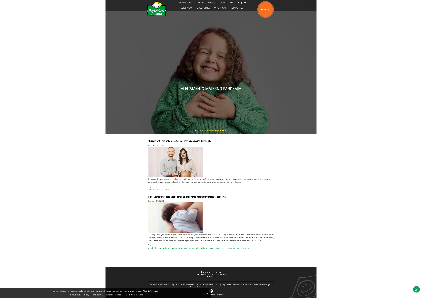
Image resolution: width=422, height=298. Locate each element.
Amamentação (221, 248)
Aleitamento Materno (179, 248)
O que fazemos (203, 7)
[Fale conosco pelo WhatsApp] (416, 289)
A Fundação (186, 7)
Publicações (200, 3)
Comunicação (212, 3)
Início (197, 130)
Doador (230, 3)
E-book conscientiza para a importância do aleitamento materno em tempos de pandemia (187, 196)
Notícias (234, 7)
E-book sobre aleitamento (162, 248)
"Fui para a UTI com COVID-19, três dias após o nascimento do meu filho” (180, 140)
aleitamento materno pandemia (159, 189)
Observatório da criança (185, 3)
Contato (222, 3)
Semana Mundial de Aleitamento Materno (201, 248)
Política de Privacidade (150, 291)
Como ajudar (220, 7)
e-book (150, 248)
